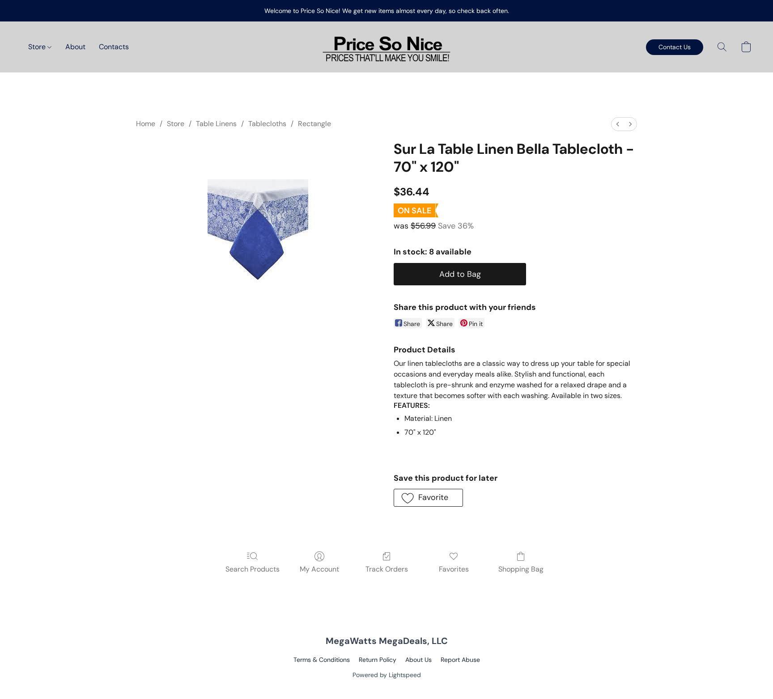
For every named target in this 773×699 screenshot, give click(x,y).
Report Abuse (460, 660)
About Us (418, 660)
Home (145, 123)
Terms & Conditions (321, 660)
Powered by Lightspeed (387, 675)
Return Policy (377, 660)
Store (37, 46)
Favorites (454, 569)
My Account (319, 569)
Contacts (114, 46)
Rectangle (314, 123)
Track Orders (386, 569)
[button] (386, 47)
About (75, 46)
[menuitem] (618, 124)
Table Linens (216, 123)
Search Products (252, 569)
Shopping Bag (521, 569)
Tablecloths (267, 123)
